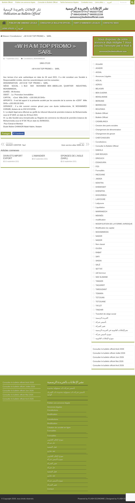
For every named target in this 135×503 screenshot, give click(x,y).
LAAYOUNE (100, 199)
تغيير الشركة (100, 326)
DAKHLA (99, 150)
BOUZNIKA (100, 109)
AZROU (99, 84)
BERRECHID (101, 105)
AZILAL (99, 80)
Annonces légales (54, 407)
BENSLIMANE (101, 97)
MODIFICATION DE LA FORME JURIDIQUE (114, 224)
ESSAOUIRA (101, 162)
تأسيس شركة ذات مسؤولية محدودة (61, 388)
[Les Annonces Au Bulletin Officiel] (22, 11)
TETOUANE (101, 302)
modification (101, 220)
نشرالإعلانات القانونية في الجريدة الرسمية (112, 330)
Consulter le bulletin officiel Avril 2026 (108, 365)
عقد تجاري (51, 451)
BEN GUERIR (101, 93)
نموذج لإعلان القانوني (55, 440)
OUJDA (99, 248)
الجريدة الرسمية (102, 318)
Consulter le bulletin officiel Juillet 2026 (109, 353)
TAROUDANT (101, 289)
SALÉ (98, 265)
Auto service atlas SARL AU (72, 144)
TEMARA (100, 293)
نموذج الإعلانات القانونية (105, 338)
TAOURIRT (101, 285)
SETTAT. (99, 269)
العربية (109, 2)
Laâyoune (100, 203)
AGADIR (99, 68)
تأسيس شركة (101, 322)
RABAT (99, 252)
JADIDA (99, 179)
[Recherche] (132, 2)
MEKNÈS (99, 216)
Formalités (100, 170)
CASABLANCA (102, 121)
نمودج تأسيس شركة (103, 334)
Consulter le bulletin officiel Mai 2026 (108, 361)
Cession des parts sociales (107, 125)
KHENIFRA (100, 191)
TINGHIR (99, 310)
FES (97, 166)
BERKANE (100, 101)
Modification (52, 414)
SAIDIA (99, 261)
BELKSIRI (100, 89)
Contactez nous (86, 2)
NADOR (99, 236)
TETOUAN (100, 297)
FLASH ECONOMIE (96, 499)
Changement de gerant (105, 134)
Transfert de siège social (106, 314)
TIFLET (99, 306)
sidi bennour (101, 273)
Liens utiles (99, 2)
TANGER (99, 281)
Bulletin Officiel (7, 2)
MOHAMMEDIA (39, 59)
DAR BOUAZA (101, 154)
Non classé (100, 244)
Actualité (99, 64)
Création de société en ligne (59, 427)
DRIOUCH (100, 158)
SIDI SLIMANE (103, 277)
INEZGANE (100, 175)
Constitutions (15, 36)
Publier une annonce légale (25, 2)
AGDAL (99, 72)
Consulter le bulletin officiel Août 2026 (108, 349)
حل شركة (51, 443)
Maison (5, 36)
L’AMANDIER (38, 156)
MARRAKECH (101, 211)
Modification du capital (105, 228)
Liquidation (100, 207)
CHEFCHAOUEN (103, 138)
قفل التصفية (52, 447)
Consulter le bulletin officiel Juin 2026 (108, 357)
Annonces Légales (103, 76)
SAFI (98, 256)
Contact (50, 489)
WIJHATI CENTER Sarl (16, 144)
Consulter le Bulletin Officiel (48, 2)
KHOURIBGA (101, 195)
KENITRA (99, 183)
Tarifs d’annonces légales (69, 2)
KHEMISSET (101, 187)
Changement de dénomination (108, 130)
